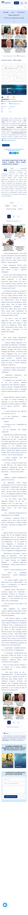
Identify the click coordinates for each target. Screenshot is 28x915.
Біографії (6, 12)
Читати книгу (6, 145)
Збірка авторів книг (14, 15)
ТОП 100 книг (21, 12)
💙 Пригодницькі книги (11, 68)
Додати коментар (11, 796)
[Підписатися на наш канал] (14, 21)
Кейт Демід (20, 66)
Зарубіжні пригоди (18, 101)
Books (8, 3)
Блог (12, 12)
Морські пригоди (7, 101)
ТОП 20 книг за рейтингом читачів (14, 18)
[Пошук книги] (25, 7)
